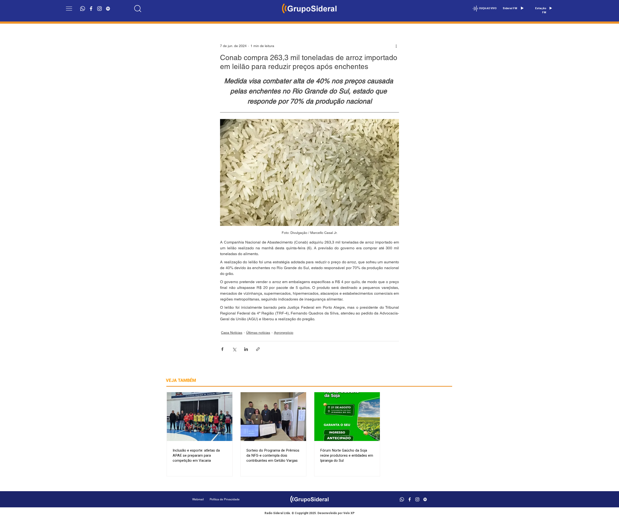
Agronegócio (283, 333)
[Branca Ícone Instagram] (99, 9)
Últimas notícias (258, 333)
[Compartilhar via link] (258, 349)
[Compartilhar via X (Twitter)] (234, 349)
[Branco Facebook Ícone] (91, 9)
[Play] (522, 8)
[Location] (137, 8)
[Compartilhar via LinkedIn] (246, 349)
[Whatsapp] (83, 9)
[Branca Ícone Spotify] (108, 9)
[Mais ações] (396, 46)
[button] (69, 8)
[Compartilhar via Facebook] (222, 349)
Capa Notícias (231, 333)
